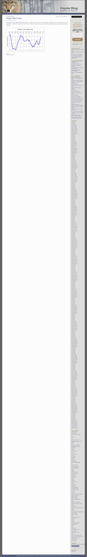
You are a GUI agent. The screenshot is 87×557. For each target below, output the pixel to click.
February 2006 (74, 404)
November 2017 (74, 211)
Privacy (72, 510)
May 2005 (73, 416)
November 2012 (74, 293)
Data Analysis (74, 454)
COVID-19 (73, 450)
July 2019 (73, 183)
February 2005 (74, 421)
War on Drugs (73, 540)
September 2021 (74, 152)
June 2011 (73, 316)
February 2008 (74, 371)
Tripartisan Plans (74, 537)
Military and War (74, 496)
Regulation (73, 518)
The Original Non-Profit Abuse (76, 55)
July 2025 (73, 135)
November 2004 (74, 425)
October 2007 (73, 377)
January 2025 (73, 143)
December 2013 (74, 275)
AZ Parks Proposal (35, 13)
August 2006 (73, 396)
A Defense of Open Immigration (77, 80)
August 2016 (73, 231)
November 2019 (74, 178)
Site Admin (73, 551)
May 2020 (73, 170)
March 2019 (73, 189)
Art (72, 438)
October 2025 (73, 131)
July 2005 (73, 414)
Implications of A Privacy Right (77, 99)
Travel (72, 533)
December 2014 (74, 259)
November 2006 (74, 392)
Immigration (73, 484)
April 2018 (73, 204)
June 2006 (73, 399)
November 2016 (74, 227)
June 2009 (73, 349)
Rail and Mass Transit (75, 517)
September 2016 (74, 230)
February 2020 (74, 174)
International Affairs (75, 488)
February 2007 (74, 388)
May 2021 (73, 157)
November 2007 (74, 375)
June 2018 (73, 201)
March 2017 (73, 222)
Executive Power (74, 465)
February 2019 (74, 190)
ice (9, 53)
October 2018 (73, 196)
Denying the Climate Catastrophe (75, 62)
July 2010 (73, 331)
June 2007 (73, 382)
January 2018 (73, 208)
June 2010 (73, 333)
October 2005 (73, 410)
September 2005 (74, 411)
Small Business (74, 524)
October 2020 (73, 165)
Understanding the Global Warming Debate (76, 70)
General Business (74, 473)
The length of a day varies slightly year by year (17, 22)
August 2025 (73, 134)
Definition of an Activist (75, 91)
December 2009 (74, 341)
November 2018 (74, 194)
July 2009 (73, 348)
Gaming (72, 469)
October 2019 (73, 179)
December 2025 (74, 128)
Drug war (73, 455)
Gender (72, 470)
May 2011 (73, 318)
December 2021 (74, 148)
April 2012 (73, 303)
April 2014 (73, 270)
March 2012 (73, 304)
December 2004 (74, 423)
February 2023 (74, 145)
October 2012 (73, 294)
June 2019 (73, 185)
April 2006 (73, 401)
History (72, 478)
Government (73, 476)
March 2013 (73, 288)
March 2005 (73, 419)
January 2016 (73, 241)
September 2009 (74, 345)
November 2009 (74, 342)
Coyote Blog (69, 8)
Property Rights (74, 513)
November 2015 (74, 244)
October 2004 (73, 426)
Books (72, 443)
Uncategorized (74, 539)
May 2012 (73, 301)
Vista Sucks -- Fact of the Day (61, 16)
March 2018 (73, 205)
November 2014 (74, 260)
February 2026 (74, 126)
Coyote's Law (73, 451)
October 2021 (73, 150)
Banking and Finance (75, 439)
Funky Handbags (74, 95)
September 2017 (74, 213)
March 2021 (73, 160)
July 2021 (73, 154)
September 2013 (74, 279)
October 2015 (73, 245)
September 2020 (74, 167)
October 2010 (73, 327)
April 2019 (73, 187)
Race (72, 515)
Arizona (72, 437)
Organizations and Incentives (76, 503)
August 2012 (73, 297)
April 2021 (73, 159)
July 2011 (73, 315)
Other (72, 504)
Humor (72, 482)
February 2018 (74, 207)
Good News (73, 474)
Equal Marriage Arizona (75, 462)
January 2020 (73, 175)
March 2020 (73, 172)
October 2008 (73, 360)
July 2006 (73, 397)
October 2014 (73, 261)
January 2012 (73, 307)
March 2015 (73, 255)
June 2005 (73, 415)
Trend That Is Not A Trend (76, 535)
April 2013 (73, 286)
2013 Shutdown (74, 431)
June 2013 (73, 283)
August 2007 (73, 379)
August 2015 (73, 248)
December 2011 (74, 308)
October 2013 (73, 278)
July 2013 (73, 282)
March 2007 (73, 386)
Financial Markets (74, 466)
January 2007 (73, 389)
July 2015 (73, 249)
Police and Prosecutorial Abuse (77, 507)
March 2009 (73, 353)
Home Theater (74, 481)
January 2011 (73, 323)
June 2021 (73, 156)
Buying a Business (74, 84)
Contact (42, 13)
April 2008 (73, 368)
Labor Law (73, 492)
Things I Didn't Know (11, 16)
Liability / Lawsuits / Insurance (77, 493)
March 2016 (73, 238)
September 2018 (74, 197)
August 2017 (73, 215)
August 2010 (73, 330)
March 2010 (73, 337)
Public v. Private (74, 514)
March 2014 (73, 271)
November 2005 (74, 408)
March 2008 (73, 370)
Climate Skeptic (13, 13)
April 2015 (73, 253)
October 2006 (73, 393)
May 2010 (73, 334)
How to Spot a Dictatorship (76, 97)
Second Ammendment (75, 522)
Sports (72, 525)
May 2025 (73, 138)
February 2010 (74, 338)
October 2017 (73, 212)
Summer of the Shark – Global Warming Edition (77, 68)
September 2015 (74, 246)
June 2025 (73, 137)
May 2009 (73, 351)
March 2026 (73, 124)
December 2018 (74, 193)
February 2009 (74, 355)
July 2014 (73, 266)
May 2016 (73, 235)
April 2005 (73, 418)
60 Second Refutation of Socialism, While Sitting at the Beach (77, 78)
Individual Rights (74, 487)
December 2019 (74, 176)
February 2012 (74, 305)
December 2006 (74, 390)
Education (73, 458)
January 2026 (73, 127)
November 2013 (74, 277)
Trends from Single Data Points (77, 536)
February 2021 (74, 161)
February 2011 (74, 322)
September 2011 (74, 312)
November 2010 (74, 326)
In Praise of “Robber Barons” (76, 100)
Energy (72, 459)
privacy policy (74, 44)
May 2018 (73, 202)
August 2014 (73, 264)
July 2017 (73, 216)
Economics (73, 456)
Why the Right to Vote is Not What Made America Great (76, 118)
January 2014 (73, 274)
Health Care (73, 477)
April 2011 (73, 319)
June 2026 (73, 123)
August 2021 (73, 153)
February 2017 (74, 223)
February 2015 (74, 256)
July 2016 (73, 233)
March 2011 (73, 320)
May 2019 (73, 186)
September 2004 (74, 427)
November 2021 (74, 149)
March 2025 (73, 141)
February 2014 (74, 272)
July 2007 (73, 381)
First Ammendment (74, 467)
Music (72, 500)
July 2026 (73, 122)
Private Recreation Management (77, 511)
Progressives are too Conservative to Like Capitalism (77, 105)
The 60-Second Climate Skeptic (77, 111)
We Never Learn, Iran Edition (76, 54)
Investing (73, 491)
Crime (72, 452)
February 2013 (74, 289)
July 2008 (73, 364)
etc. (72, 463)
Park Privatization (25, 13)
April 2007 (73, 385)
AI (71, 435)
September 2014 (74, 263)
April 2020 (73, 171)
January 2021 (73, 163)
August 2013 (73, 281)
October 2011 (73, 311)
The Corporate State (75, 529)
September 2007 (74, 378)
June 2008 (73, 366)
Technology (73, 528)
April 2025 (73, 139)
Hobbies (72, 480)
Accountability (74, 433)
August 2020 (73, 168)
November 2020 (74, 164)
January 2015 (73, 257)
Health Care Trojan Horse (76, 96)
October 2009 (73, 344)
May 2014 (73, 268)
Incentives (73, 485)
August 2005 (73, 412)
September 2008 (74, 362)
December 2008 (74, 357)
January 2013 (73, 290)
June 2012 (73, 300)
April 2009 (73, 352)
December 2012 (74, 292)
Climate (72, 448)
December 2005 (74, 407)
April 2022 (73, 146)
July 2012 (73, 298)
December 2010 (74, 325)
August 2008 (73, 363)
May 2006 (73, 400)
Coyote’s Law (73, 90)
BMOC (19, 13)
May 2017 (73, 219)
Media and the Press (75, 495)
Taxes (72, 526)
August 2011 (73, 314)
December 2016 (74, 226)
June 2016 (73, 234)
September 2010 (74, 329)
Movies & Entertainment (75, 499)
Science (12, 54)
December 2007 (74, 374)
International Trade (74, 489)
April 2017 (73, 220)
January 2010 (73, 340)
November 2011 (74, 309)
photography (73, 506)
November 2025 (74, 130)
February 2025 (74, 142)
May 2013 (73, 285)
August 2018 (73, 198)
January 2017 (73, 224)
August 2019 (73, 182)
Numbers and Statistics (75, 502)
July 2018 (73, 200)
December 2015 (74, 242)
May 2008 (73, 367)
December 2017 (74, 209)
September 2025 (74, 133)
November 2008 (74, 359)
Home (7, 13)
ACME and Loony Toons (75, 434)
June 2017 (73, 218)
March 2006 (73, 403)
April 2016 (73, 237)
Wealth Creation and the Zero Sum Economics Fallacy (76, 115)
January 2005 (73, 422)
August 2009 (73, 346)
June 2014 (73, 267)
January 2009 (73, 356)
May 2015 (73, 252)
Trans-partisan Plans (75, 532)
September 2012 (74, 296)
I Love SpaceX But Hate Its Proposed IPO (76, 57)
